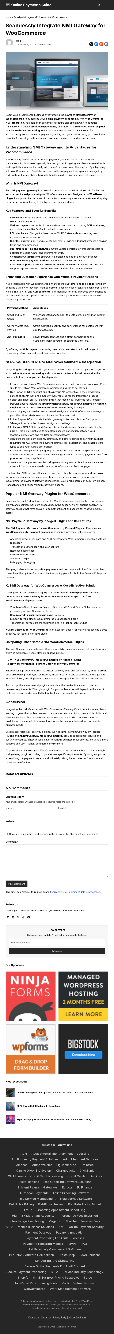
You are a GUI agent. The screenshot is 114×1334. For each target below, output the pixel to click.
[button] (106, 5)
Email (62, 808)
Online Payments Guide (31, 5)
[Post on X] (91, 44)
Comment (12, 841)
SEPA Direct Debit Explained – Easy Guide (39, 1106)
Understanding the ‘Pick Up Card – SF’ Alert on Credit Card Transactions (55, 1092)
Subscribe (57, 951)
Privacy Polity (59, 1317)
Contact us (46, 1317)
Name (10, 808)
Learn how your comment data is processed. (75, 891)
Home (8, 17)
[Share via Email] (106, 44)
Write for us (33, 1317)
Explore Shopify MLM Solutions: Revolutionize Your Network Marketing (54, 1119)
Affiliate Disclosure (77, 1317)
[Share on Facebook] (96, 44)
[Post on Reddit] (101, 44)
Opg (18, 40)
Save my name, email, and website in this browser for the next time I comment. (53, 834)
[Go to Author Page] (9, 42)
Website (10, 821)
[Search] (99, 5)
